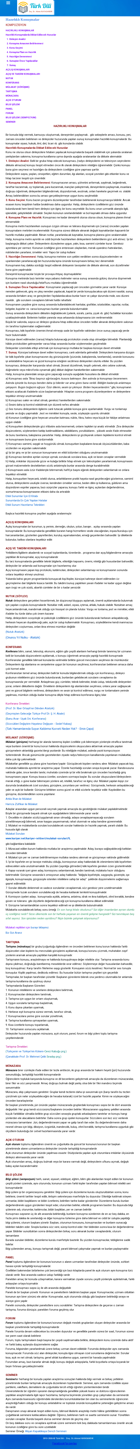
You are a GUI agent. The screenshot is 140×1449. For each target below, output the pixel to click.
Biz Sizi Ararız (14, 932)
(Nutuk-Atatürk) (15, 631)
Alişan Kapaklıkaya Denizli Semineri (45, 1431)
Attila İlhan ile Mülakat (19, 799)
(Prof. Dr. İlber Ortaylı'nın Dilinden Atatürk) (30, 708)
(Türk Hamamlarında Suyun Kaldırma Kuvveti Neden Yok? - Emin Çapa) (50, 728)
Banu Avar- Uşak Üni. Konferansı (26, 718)
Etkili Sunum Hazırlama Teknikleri (25, 504)
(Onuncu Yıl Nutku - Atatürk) (23, 637)
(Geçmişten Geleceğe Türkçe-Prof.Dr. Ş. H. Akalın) (35, 713)
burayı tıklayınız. (40, 927)
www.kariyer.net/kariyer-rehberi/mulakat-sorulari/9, (38, 838)
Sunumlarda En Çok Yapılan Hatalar (26, 500)
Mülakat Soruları (15, 833)
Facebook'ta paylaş (64, 1443)
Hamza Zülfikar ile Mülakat (21, 804)
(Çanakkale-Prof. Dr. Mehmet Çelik (26, 1056)
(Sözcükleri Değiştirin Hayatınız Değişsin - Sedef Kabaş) (39, 723)
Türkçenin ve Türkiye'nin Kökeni (25, 1051)
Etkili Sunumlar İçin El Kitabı (22, 496)
